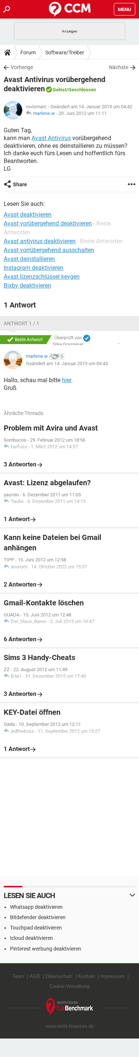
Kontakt (86, 976)
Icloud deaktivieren (31, 938)
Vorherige (22, 67)
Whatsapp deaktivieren (36, 907)
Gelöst (59, 89)
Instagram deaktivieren (33, 267)
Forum (28, 52)
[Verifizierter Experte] (86, 338)
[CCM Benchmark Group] (70, 1007)
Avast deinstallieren (29, 258)
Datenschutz (59, 976)
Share (20, 184)
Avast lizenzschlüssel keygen (42, 276)
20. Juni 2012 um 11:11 (83, 113)
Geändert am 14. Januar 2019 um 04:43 (67, 363)
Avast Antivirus (51, 138)
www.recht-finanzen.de (70, 1026)
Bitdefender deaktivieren (38, 917)
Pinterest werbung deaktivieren (45, 949)
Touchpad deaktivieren (36, 928)
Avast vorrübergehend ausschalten (49, 250)
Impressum (112, 976)
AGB (35, 976)
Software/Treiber (64, 52)
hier (66, 380)
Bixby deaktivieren (27, 285)
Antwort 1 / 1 (21, 323)
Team (18, 976)
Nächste (118, 67)
